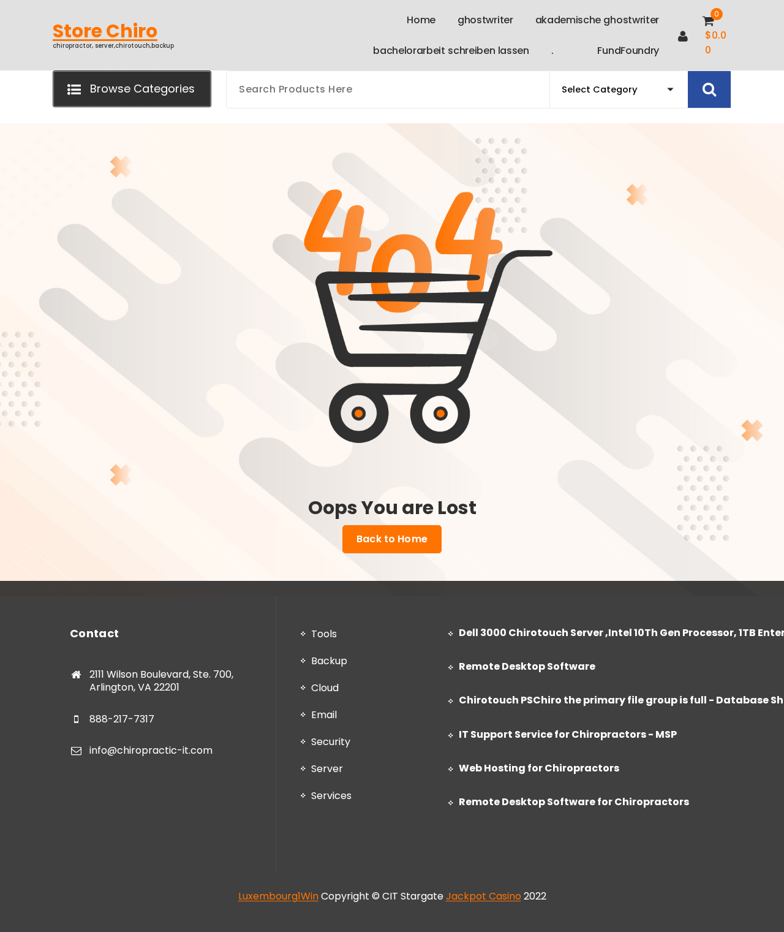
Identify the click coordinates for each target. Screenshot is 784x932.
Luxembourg (268, 896)
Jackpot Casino (483, 896)
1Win (308, 896)
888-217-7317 (121, 719)
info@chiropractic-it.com (151, 750)
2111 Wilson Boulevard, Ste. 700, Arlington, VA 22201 (161, 681)
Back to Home (392, 539)
